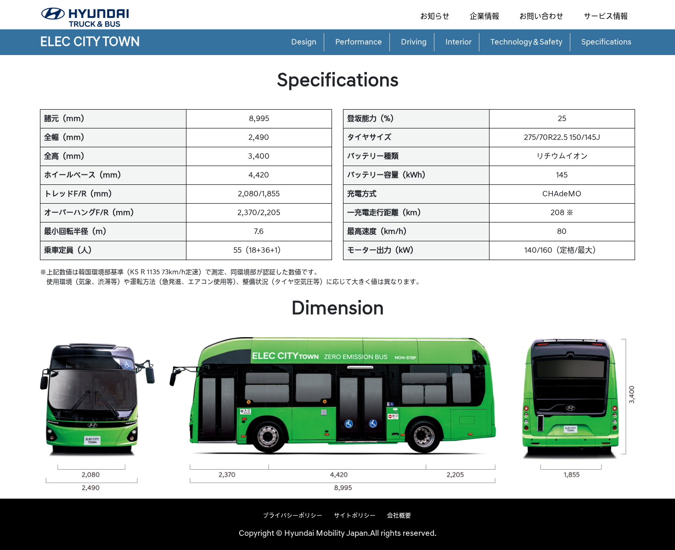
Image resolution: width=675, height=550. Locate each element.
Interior (458, 42)
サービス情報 (606, 16)
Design (303, 42)
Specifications (606, 42)
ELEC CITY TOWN (90, 42)
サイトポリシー (355, 515)
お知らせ (435, 16)
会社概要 (399, 515)
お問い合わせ (541, 16)
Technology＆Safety (526, 42)
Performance (358, 42)
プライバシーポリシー (292, 515)
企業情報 (484, 16)
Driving (414, 42)
